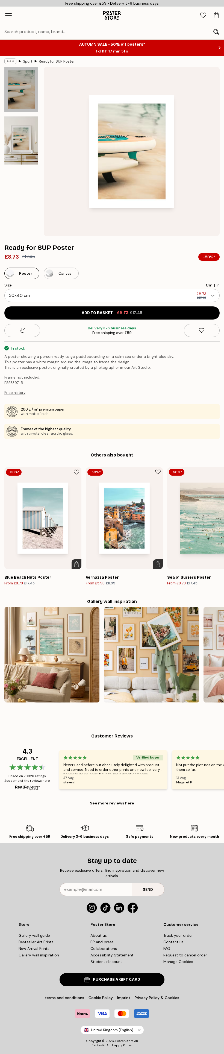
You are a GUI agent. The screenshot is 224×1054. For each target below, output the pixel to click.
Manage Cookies (178, 961)
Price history (14, 392)
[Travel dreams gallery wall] (151, 654)
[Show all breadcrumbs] (10, 61)
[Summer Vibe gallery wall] (51, 654)
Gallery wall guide (34, 935)
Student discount (106, 961)
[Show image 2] (21, 140)
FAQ (166, 948)
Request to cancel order (185, 955)
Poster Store (124, 1041)
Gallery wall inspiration (39, 955)
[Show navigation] (8, 15)
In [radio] (218, 285)
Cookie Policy (101, 997)
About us (98, 935)
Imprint (123, 997)
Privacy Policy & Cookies (157, 997)
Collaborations (103, 948)
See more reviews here (112, 803)
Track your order (178, 935)
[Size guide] (22, 330)
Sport (27, 61)
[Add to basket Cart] (76, 564)
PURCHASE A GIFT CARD (116, 979)
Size (8, 285)
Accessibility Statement (112, 955)
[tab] (203, 15)
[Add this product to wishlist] (202, 330)
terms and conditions (64, 997)
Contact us (173, 941)
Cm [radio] (209, 285)
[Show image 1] (21, 89)
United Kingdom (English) (112, 1030)
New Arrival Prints (34, 948)
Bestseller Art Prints (36, 941)
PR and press (102, 941)
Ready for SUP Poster (57, 61)
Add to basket (112, 313)
